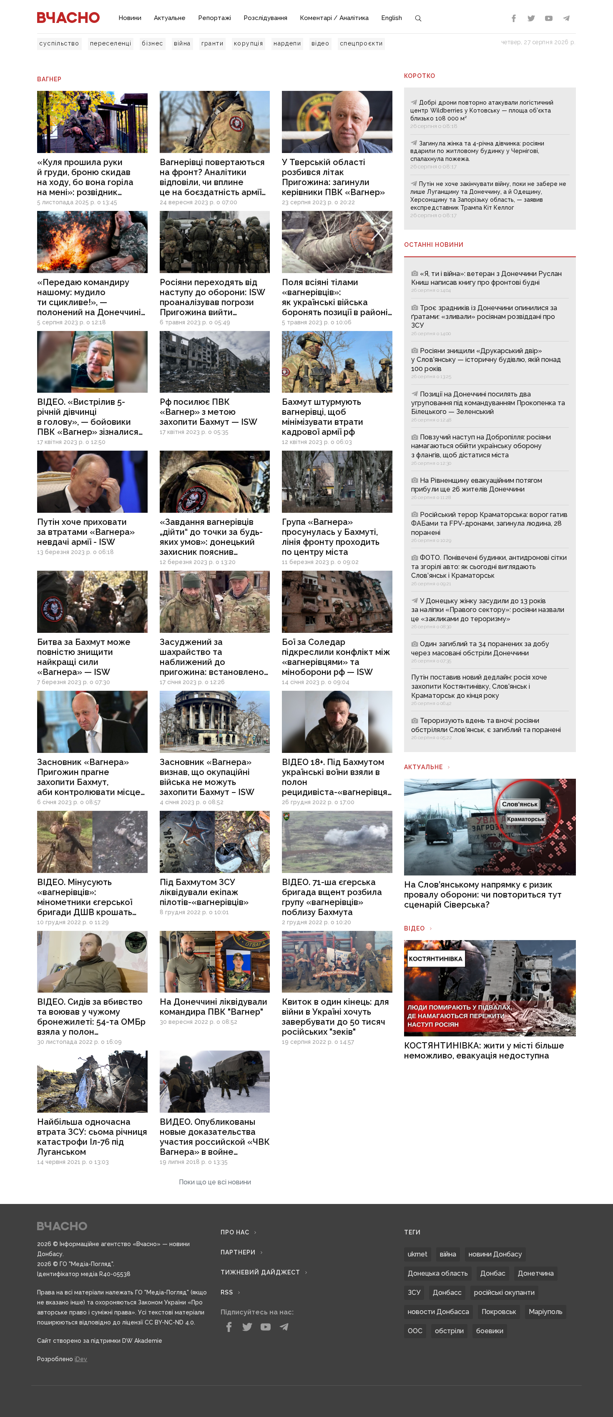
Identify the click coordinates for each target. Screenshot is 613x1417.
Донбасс (447, 1293)
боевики (489, 1331)
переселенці (110, 43)
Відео (414, 928)
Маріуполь (546, 1312)
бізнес (152, 43)
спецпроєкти (361, 43)
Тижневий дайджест (260, 1272)
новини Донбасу (495, 1254)
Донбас (492, 1273)
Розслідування (265, 18)
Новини (129, 18)
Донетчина (536, 1273)
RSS (227, 1292)
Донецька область (438, 1273)
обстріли (449, 1331)
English (391, 18)
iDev (81, 1359)
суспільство (59, 43)
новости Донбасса (438, 1312)
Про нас (235, 1232)
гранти (212, 43)
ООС (415, 1331)
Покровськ (499, 1312)
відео (320, 43)
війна (182, 43)
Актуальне (170, 18)
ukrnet (417, 1254)
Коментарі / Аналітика (334, 18)
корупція (248, 43)
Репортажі (214, 18)
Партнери (238, 1252)
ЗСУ (414, 1293)
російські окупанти (504, 1293)
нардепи (287, 43)
